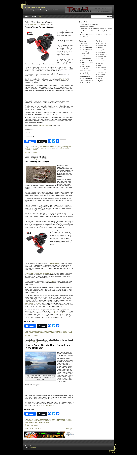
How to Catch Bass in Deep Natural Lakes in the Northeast (49, 340)
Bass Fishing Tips (34, 342)
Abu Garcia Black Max (58, 313)
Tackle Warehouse (54, 263)
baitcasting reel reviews (35, 146)
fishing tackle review (60, 146)
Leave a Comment (32, 152)
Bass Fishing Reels (87, 47)
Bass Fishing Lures (85, 70)
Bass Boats (85, 45)
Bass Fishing (33, 159)
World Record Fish (85, 82)
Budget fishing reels (49, 331)
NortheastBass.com (35, 8)
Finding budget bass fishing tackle (39, 332)
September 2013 (102, 54)
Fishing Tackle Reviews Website (38, 22)
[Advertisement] (47, 95)
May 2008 (100, 81)
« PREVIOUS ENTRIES (33, 429)
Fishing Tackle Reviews (36, 24)
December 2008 (102, 70)
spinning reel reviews (31, 149)
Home (27, 16)
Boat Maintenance (85, 76)
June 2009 (101, 63)
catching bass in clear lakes (47, 419)
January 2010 (101, 61)
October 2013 (101, 52)
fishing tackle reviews (44, 148)
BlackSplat (33, 447)
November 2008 (102, 72)
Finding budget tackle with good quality (61, 332)
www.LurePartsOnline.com (32, 303)
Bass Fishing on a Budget (35, 157)
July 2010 (100, 59)
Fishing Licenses (86, 58)
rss (40, 16)
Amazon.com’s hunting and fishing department (39, 273)
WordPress (35, 446)
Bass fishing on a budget (35, 331)
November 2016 (102, 45)
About (34, 16)
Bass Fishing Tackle (87, 49)
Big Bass (84, 56)
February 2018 (102, 43)
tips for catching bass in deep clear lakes (37, 422)
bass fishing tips (33, 419)
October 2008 (101, 74)
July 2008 (100, 76)
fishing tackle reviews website (60, 148)
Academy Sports (50, 281)
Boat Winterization (87, 78)
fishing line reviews (48, 146)
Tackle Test (63, 79)
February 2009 (102, 67)
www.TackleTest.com (45, 125)
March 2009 (101, 65)
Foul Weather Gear (87, 60)
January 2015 (101, 50)
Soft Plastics (85, 72)
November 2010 (102, 56)
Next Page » (69, 429)
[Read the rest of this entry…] (47, 405)
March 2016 (101, 47)
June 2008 (101, 78)
